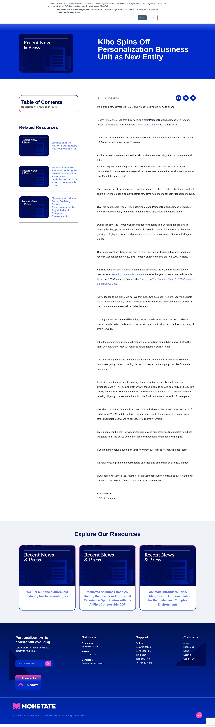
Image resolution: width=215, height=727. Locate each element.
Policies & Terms (144, 663)
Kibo (107, 120)
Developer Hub (143, 651)
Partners (140, 643)
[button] (178, 98)
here (170, 189)
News (186, 651)
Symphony (87, 643)
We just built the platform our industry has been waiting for (64, 145)
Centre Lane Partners (147, 124)
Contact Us (188, 659)
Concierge (87, 660)
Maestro (86, 651)
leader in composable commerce (128, 274)
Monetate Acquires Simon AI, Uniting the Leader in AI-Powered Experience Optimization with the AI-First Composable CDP (65, 176)
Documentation (143, 647)
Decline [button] (152, 18)
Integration (141, 655)
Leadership (188, 647)
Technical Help (143, 659)
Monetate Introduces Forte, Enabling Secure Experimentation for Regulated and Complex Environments (64, 207)
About (186, 643)
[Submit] (48, 663)
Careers (187, 655)
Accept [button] (142, 18)
